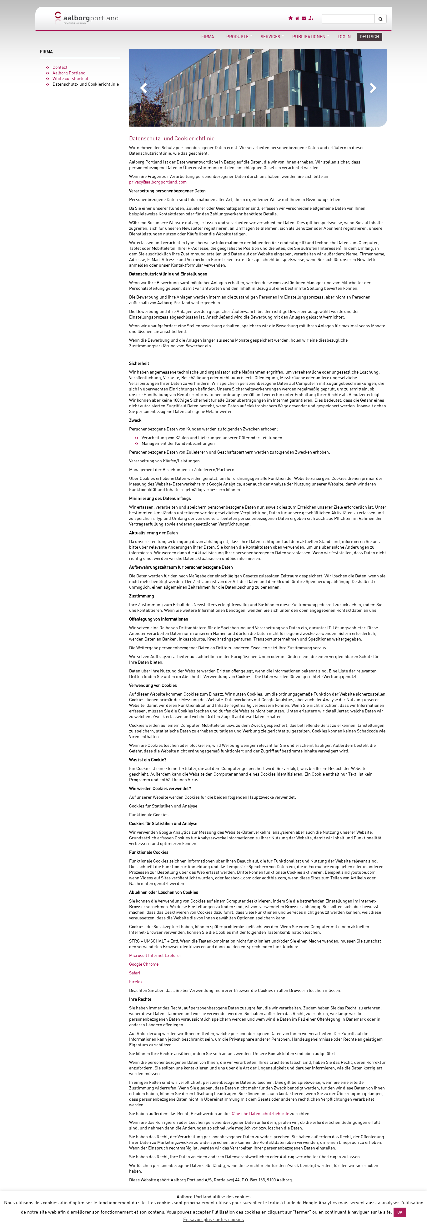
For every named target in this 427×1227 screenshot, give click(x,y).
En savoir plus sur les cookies (213, 1220)
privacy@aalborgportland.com (158, 182)
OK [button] (399, 1212)
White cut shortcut (70, 79)
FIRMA (46, 52)
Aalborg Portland (69, 73)
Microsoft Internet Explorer (155, 955)
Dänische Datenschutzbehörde (259, 1114)
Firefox (136, 982)
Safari (134, 973)
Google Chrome (143, 964)
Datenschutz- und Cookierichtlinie (86, 84)
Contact (60, 67)
